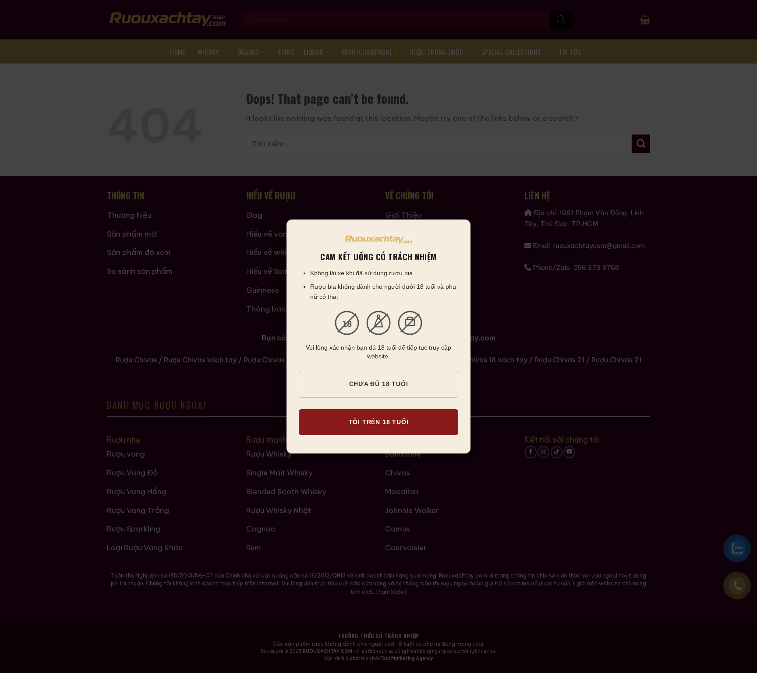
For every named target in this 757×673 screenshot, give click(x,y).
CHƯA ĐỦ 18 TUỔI (378, 383)
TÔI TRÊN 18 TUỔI (379, 421)
